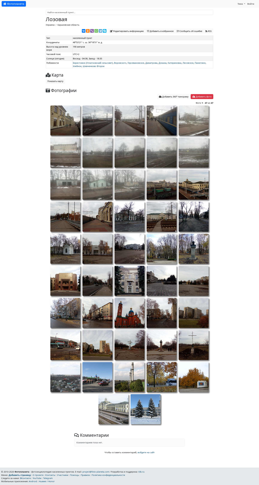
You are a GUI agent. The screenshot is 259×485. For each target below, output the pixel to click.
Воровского (120, 62)
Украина (50, 24)
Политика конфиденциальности (108, 475)
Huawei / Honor (47, 481)
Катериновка (174, 62)
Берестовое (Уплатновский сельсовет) (93, 62)
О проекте (38, 475)
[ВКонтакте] (83, 31)
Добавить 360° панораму (175, 96)
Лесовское (188, 62)
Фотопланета (15, 4)
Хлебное (77, 66)
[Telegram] (100, 31)
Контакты (50, 475)
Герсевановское (136, 62)
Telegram (48, 478)
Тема (241, 3)
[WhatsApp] (96, 31)
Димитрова (151, 62)
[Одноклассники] (88, 31)
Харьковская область (68, 24)
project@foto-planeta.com (95, 471)
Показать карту (55, 81)
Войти (250, 3)
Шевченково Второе (93, 66)
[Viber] (92, 31)
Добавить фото (203, 96)
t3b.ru (141, 471)
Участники (62, 475)
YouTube (37, 478)
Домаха (163, 62)
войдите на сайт (146, 452)
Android (33, 481)
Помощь (74, 475)
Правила (85, 475)
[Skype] (104, 31)
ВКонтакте (25, 478)
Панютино (200, 62)
